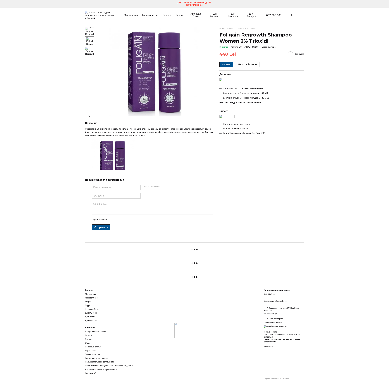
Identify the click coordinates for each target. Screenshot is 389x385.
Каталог (88, 335)
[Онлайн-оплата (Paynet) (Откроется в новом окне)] (275, 326)
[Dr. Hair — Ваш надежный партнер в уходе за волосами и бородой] (189, 330)
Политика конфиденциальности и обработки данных (109, 365)
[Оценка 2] (116, 219)
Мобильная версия (275, 319)
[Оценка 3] (121, 219)
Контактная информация (96, 358)
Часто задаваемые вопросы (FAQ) (101, 369)
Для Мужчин (214, 15)
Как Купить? (90, 373)
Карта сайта (90, 350)
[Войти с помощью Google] (168, 187)
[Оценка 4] (126, 219)
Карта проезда (270, 313)
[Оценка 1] (111, 219)
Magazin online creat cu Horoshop (276, 379)
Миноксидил (131, 15)
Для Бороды (251, 15)
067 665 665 (273, 15)
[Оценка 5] (131, 219)
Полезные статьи (93, 347)
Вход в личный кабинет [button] (96, 331)
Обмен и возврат (93, 354)
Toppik (179, 15)
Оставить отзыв (268, 47)
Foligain (167, 15)
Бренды (88, 339)
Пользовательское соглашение (99, 362)
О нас (87, 343)
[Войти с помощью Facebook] (163, 187)
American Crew (196, 15)
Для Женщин (233, 15)
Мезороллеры (150, 15)
